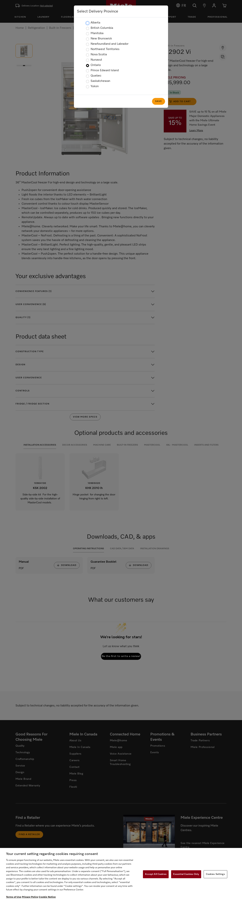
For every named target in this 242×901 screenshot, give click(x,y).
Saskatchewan (100, 81)
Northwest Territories (105, 49)
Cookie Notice (47, 897)
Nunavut (96, 59)
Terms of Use (13, 897)
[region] (121, 874)
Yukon (95, 86)
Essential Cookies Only (186, 874)
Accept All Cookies (155, 874)
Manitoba (97, 33)
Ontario (96, 65)
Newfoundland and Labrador (109, 43)
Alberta (95, 22)
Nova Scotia (99, 54)
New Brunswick (101, 38)
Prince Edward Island (105, 70)
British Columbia (102, 28)
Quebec (96, 75)
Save (158, 101)
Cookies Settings (215, 874)
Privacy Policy (30, 897)
